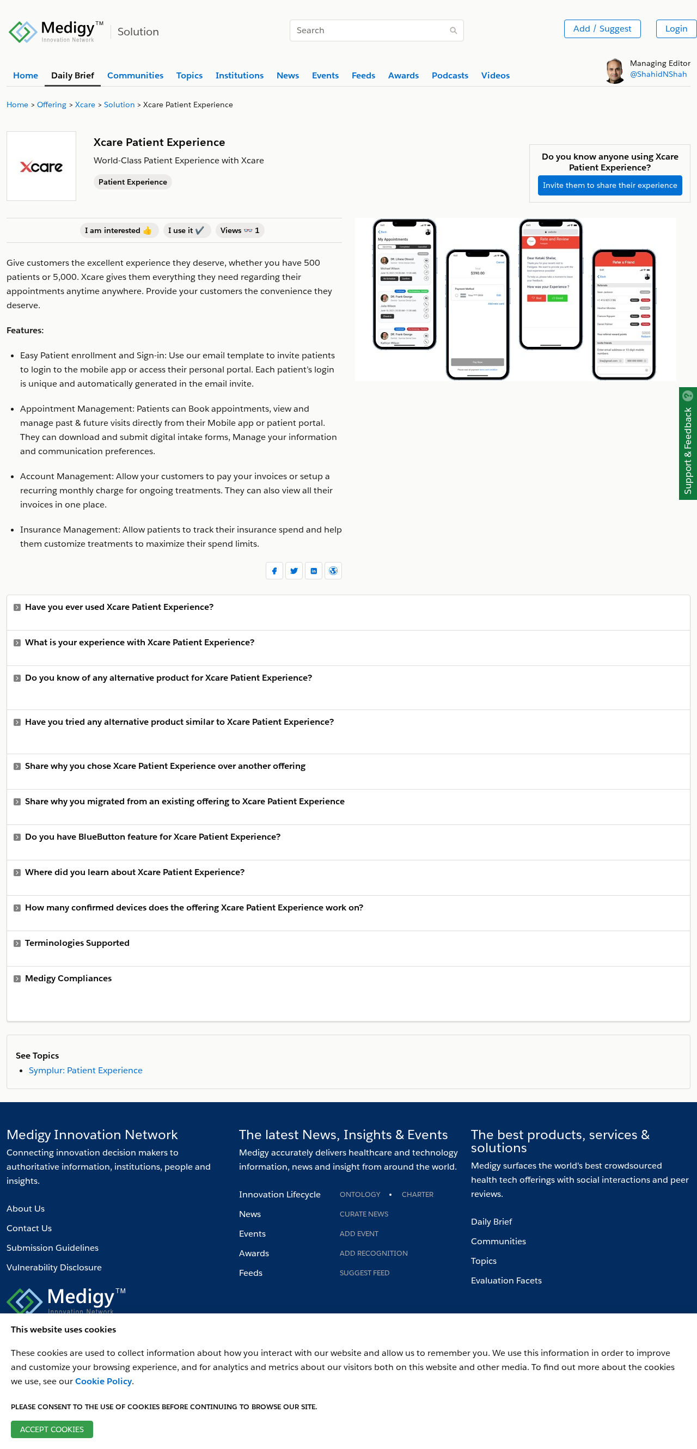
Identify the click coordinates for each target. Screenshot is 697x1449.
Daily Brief (491, 1221)
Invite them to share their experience (610, 185)
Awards (254, 1253)
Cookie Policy (103, 1381)
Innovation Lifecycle (280, 1194)
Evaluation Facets (506, 1280)
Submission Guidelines (53, 1248)
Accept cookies (52, 1429)
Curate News (364, 1214)
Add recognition (374, 1253)
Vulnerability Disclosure (54, 1267)
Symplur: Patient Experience (86, 1070)
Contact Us (29, 1228)
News (250, 1214)
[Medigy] (56, 30)
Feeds (250, 1273)
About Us (26, 1208)
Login (676, 28)
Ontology (360, 1194)
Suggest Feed (365, 1272)
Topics (484, 1261)
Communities (498, 1241)
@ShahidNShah (658, 74)
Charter (417, 1194)
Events (252, 1233)
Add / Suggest (602, 28)
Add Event (359, 1233)
